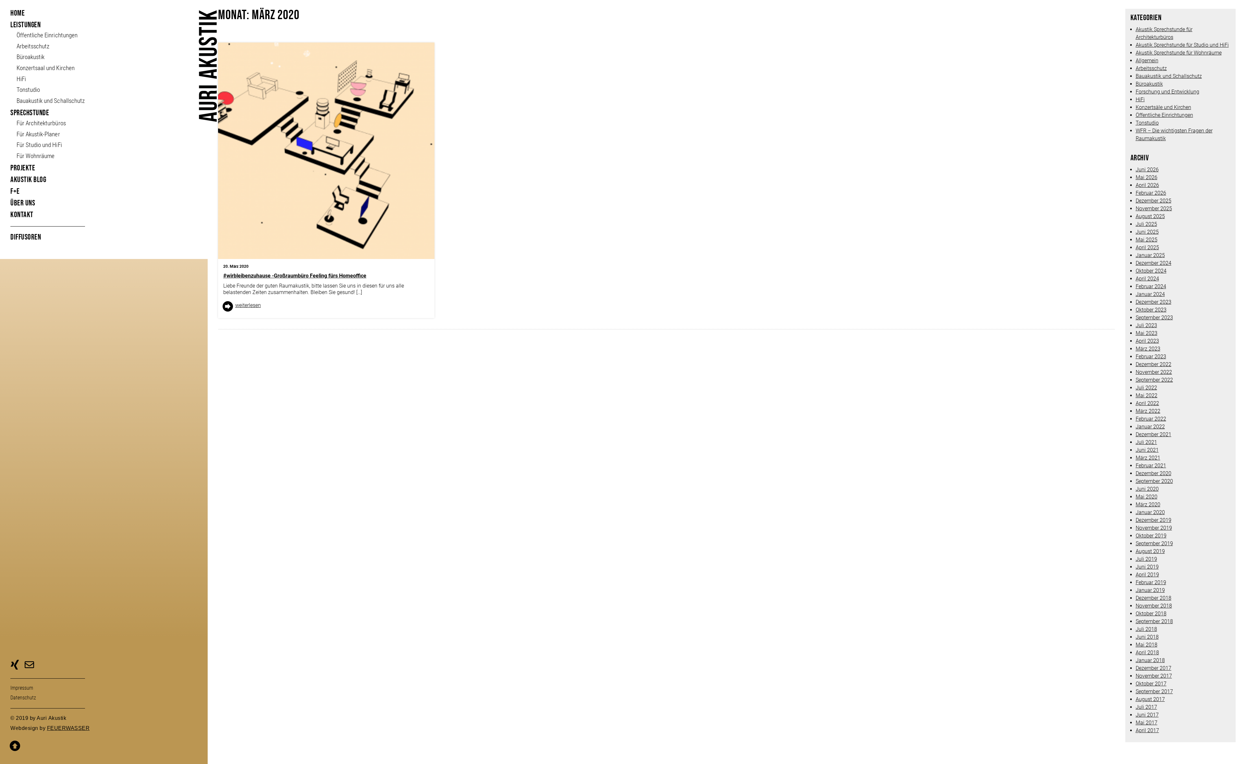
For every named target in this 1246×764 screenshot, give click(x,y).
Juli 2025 (1146, 224)
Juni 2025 (1147, 232)
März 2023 (1148, 349)
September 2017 (1154, 691)
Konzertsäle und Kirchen (1163, 107)
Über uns (22, 203)
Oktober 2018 (1151, 613)
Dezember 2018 (1153, 598)
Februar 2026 (1151, 193)
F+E (15, 191)
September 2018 (1154, 621)
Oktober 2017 (1151, 684)
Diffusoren (25, 237)
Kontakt (21, 214)
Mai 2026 (1146, 177)
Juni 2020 (1147, 489)
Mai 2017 (1146, 723)
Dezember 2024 (1153, 263)
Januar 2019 (1150, 590)
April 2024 (1147, 279)
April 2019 (1147, 575)
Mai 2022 (1146, 395)
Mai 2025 (1146, 240)
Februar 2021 (1151, 465)
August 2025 (1150, 216)
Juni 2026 (1147, 169)
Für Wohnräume (36, 156)
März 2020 (1148, 504)
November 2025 (1154, 208)
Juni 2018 (1147, 637)
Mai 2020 (1146, 497)
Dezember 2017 (1153, 668)
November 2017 (1154, 676)
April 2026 (1147, 185)
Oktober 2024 (1151, 271)
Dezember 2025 (1153, 201)
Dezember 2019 (1153, 520)
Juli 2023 (1146, 325)
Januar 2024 (1150, 294)
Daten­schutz (23, 698)
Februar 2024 (1151, 286)
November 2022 (1154, 372)
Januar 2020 (1150, 512)
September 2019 (1154, 543)
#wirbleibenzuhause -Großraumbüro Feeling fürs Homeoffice (294, 276)
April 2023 (1147, 341)
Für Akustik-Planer (38, 134)
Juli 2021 (1146, 442)
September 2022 (1154, 380)
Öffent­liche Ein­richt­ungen (47, 35)
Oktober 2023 (1151, 310)
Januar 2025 (1150, 255)
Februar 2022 (1151, 419)
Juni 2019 (1147, 567)
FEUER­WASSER (68, 728)
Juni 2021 (1147, 450)
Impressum (21, 688)
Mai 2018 (1146, 645)
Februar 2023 (1151, 356)
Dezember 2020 (1153, 473)
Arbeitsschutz (33, 46)
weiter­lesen (248, 305)
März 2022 (1148, 411)
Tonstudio (28, 89)
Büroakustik (30, 57)
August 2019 (1150, 551)
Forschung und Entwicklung (1167, 92)
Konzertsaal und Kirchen (45, 68)
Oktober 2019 (1151, 536)
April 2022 (1147, 403)
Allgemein (1147, 60)
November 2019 (1154, 528)
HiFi (21, 79)
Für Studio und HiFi (39, 145)
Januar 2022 (1150, 427)
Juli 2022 (1146, 388)
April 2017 (1147, 730)
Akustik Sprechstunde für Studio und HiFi (1182, 45)
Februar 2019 (1151, 582)
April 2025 (1147, 247)
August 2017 (1150, 699)
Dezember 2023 (1153, 302)
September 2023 (1154, 317)
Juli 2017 (1146, 707)
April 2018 (1147, 652)
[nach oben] (103, 742)
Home (17, 13)
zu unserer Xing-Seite (14, 665)
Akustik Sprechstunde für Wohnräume (1179, 53)
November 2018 (1154, 606)
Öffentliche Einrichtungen (1164, 115)
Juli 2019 (1146, 559)
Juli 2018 (1146, 629)
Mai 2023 (1146, 333)
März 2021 (1148, 458)
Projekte (22, 168)
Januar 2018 (1150, 660)
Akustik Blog (28, 179)
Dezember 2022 (1153, 364)
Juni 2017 (1147, 715)
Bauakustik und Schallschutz (51, 101)
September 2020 (1154, 481)
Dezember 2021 (1153, 434)
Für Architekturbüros (41, 123)
